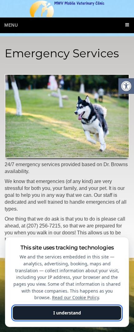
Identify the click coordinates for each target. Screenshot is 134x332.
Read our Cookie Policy (75, 297)
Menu (11, 25)
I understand (67, 313)
